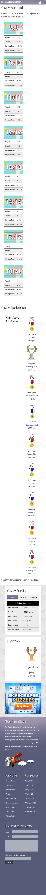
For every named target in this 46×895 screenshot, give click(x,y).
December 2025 (31, 812)
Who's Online (10, 790)
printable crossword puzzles (21, 746)
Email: (7, 837)
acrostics (8, 736)
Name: (7, 832)
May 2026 (29, 790)
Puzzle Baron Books (12, 798)
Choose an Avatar (12, 803)
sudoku (32, 740)
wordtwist (19, 740)
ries (23, 672)
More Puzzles (10, 807)
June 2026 (29, 785)
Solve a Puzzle (11, 781)
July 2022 (31, 483)
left (36, 643)
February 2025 (31, 367)
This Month (23, 597)
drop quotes (27, 736)
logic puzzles (16, 736)
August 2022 (31, 454)
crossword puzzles (11, 743)
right (38, 643)
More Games (10, 812)
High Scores (10, 785)
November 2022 (32, 396)
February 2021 (31, 571)
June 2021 (32, 512)
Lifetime (12, 597)
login (39, 2)
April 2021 (32, 541)
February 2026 (31, 803)
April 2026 (29, 794)
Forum (8, 794)
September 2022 (32, 425)
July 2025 (31, 338)
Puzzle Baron (12, 727)
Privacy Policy (10, 816)
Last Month (34, 597)
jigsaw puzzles (26, 733)
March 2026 (30, 798)
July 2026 (29, 781)
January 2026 (30, 807)
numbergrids (9, 740)
